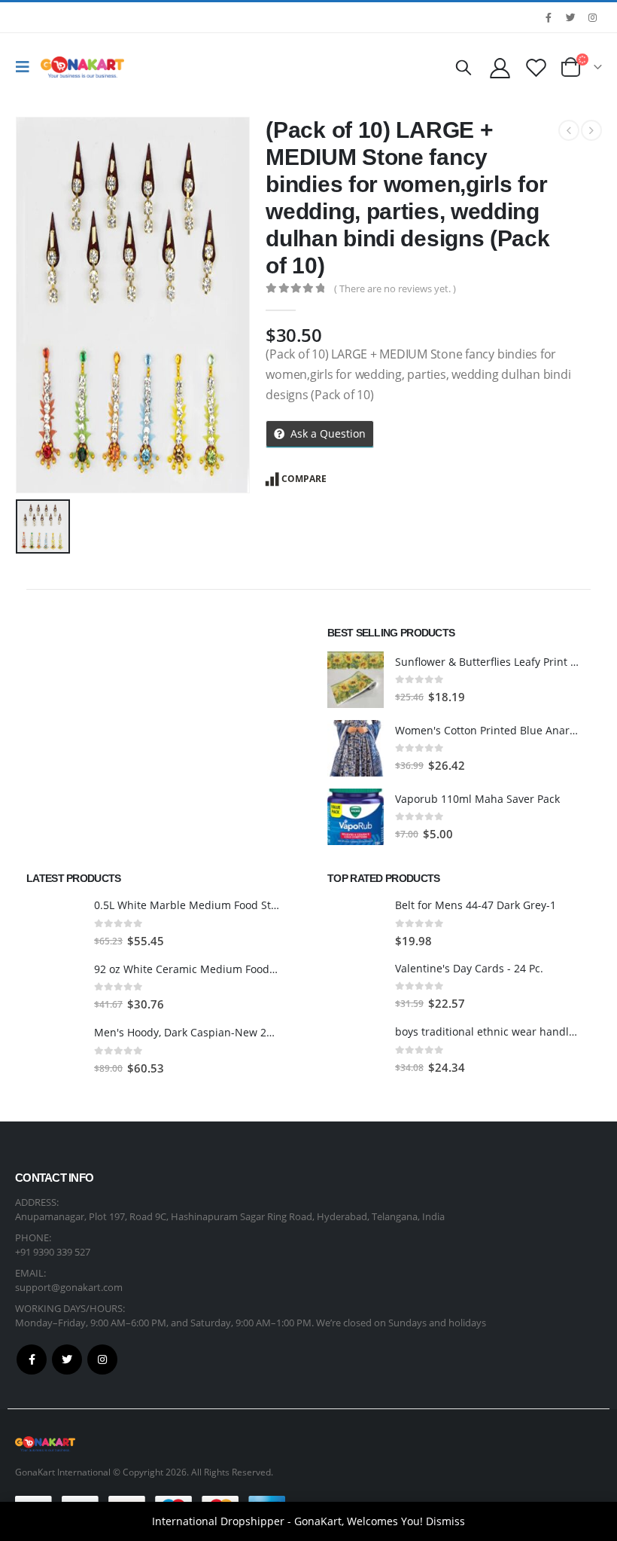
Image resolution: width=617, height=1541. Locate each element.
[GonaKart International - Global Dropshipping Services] (82, 67)
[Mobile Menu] (26, 67)
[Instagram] (592, 17)
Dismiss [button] (445, 1521)
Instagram (102, 1359)
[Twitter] (570, 17)
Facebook (32, 1359)
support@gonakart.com (69, 1287)
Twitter (67, 1359)
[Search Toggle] (463, 67)
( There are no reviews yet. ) (395, 288)
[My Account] (499, 67)
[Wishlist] (536, 67)
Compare (304, 478)
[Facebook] (548, 17)
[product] (355, 679)
